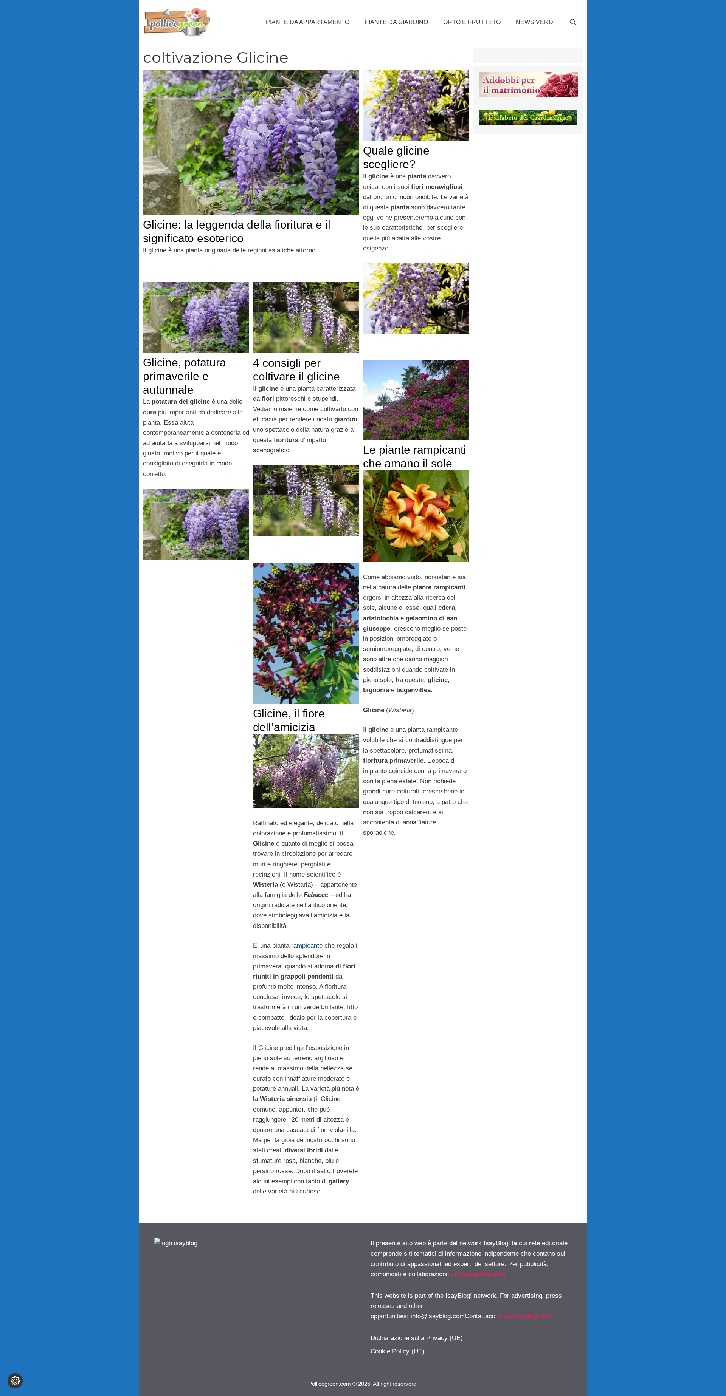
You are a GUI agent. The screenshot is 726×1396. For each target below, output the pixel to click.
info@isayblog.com (478, 1274)
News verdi (535, 22)
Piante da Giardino (396, 22)
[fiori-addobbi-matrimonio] (528, 94)
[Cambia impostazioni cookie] (15, 1380)
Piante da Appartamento (307, 22)
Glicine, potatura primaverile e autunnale (184, 376)
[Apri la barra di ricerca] (572, 22)
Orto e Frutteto (472, 22)
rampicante (307, 945)
